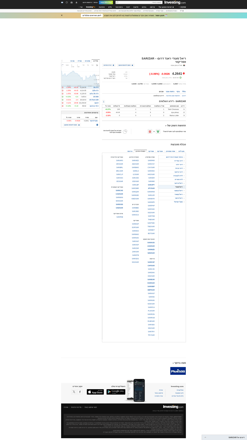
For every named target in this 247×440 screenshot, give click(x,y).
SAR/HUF (151, 293)
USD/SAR (119, 208)
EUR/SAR (151, 283)
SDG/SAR (135, 262)
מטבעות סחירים (148, 11)
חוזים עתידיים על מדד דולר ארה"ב (105, 11)
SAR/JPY (151, 185)
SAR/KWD (135, 195)
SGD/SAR (151, 213)
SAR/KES (135, 231)
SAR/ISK (152, 297)
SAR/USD (119, 204)
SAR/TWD (151, 223)
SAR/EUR (151, 279)
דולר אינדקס (94, 106)
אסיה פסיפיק (170, 151)
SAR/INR (151, 181)
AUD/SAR (151, 246)
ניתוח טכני (119, 7)
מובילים (181, 151)
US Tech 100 (94, 100)
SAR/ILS (136, 171)
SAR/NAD (135, 238)
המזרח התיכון (140, 151)
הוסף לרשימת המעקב (70, 125)
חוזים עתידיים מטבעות (84, 11)
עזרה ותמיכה (159, 396)
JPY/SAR (151, 188)
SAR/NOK (151, 300)
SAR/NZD (151, 249)
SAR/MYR (151, 199)
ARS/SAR (119, 164)
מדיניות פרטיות (76, 407)
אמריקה (160, 151)
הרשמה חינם (87, 2)
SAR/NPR (151, 202)
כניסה (96, 2)
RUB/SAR (151, 321)
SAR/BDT (151, 230)
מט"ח (182, 11)
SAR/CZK (151, 269)
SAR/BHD (135, 167)
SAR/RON (151, 314)
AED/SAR (135, 164)
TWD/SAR (151, 226)
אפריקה (151, 151)
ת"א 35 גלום (94, 94)
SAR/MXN (119, 197)
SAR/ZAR (135, 248)
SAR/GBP (151, 286)
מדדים (95, 61)
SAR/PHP (151, 206)
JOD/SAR (135, 181)
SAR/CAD (119, 190)
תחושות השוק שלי (176, 125)
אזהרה (66, 407)
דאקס (97, 103)
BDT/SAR (151, 233)
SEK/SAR (151, 328)
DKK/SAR (151, 276)
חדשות (135, 7)
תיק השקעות (179, 393)
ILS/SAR (136, 174)
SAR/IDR (151, 178)
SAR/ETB (135, 255)
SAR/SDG (135, 259)
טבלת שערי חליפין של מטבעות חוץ (130, 11)
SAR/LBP (135, 185)
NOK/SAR (151, 304)
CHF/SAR (151, 266)
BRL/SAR (119, 171)
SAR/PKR (151, 160)
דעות (128, 7)
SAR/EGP (135, 224)
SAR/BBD (135, 208)
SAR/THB (151, 216)
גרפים (144, 7)
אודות (161, 390)
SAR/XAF (135, 241)
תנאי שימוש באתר (90, 407)
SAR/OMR (135, 188)
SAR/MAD (135, 234)
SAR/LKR (151, 195)
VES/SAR (119, 181)
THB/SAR (151, 220)
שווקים (183, 7)
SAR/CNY (151, 164)
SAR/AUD (151, 243)
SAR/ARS (119, 160)
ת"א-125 (95, 90)
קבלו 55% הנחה (106, 2)
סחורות (87, 61)
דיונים (184, 96)
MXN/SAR (119, 201)
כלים (110, 7)
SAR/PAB (119, 217)
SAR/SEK (151, 325)
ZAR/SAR (135, 252)
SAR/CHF (151, 262)
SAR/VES (119, 178)
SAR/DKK (151, 273)
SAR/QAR (135, 192)
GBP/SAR (151, 290)
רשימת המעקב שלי (165, 7)
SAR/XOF (135, 245)
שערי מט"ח (159, 11)
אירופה (129, 151)
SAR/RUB (151, 318)
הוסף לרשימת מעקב (124, 65)
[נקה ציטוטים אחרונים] (97, 124)
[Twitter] (74, 391)
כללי (184, 91)
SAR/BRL (119, 167)
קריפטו (152, 7)
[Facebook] (79, 391)
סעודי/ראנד (94, 121)
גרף (178, 91)
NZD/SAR (151, 253)
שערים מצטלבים (171, 11)
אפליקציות (180, 390)
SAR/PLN (151, 307)
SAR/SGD (151, 209)
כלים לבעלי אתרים (177, 396)
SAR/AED (135, 160)
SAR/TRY (151, 332)
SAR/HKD (151, 171)
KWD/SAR (135, 199)
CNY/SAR (151, 167)
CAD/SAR (119, 194)
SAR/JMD (135, 211)
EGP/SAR (135, 227)
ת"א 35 (96, 87)
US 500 (96, 97)
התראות (102, 7)
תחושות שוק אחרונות (173, 96)
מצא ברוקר (180, 363)
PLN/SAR (151, 311)
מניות (72, 61)
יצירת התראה (108, 65)
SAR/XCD (135, 215)
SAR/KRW (151, 192)
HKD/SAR (151, 174)
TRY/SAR (151, 335)
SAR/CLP (119, 174)
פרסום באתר (159, 393)
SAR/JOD (135, 178)
